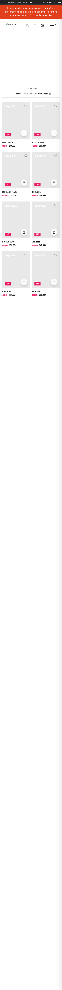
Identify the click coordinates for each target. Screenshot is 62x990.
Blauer (28, 374)
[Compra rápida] (24, 133)
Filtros (17, 94)
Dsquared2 (8, 446)
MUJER (35, 74)
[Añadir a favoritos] (26, 106)
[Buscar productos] (27, 25)
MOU (27, 505)
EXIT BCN (26, 74)
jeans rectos (33, 498)
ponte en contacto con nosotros (33, 577)
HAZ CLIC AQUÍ (11, 2)
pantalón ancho (10, 505)
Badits (35, 374)
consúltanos (28, 453)
